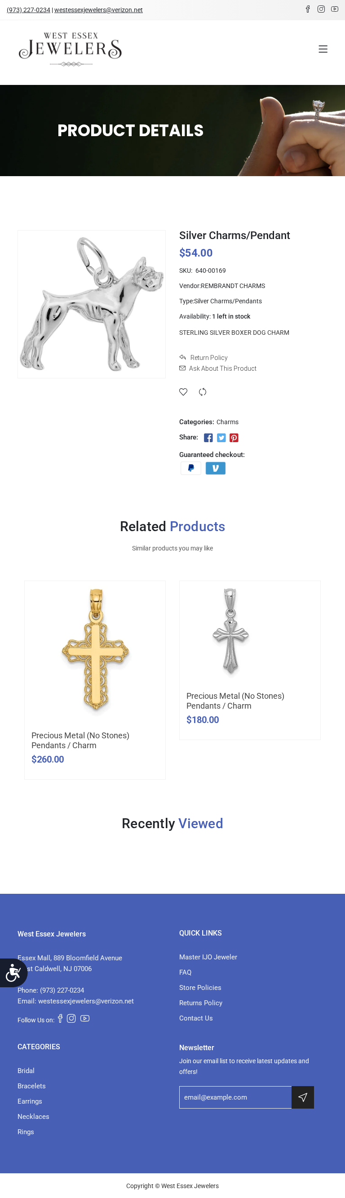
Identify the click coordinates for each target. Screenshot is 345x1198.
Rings (26, 1132)
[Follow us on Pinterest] (234, 438)
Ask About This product (223, 368)
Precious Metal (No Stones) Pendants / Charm (80, 740)
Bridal (26, 1071)
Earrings (30, 1101)
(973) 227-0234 (28, 9)
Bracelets (32, 1086)
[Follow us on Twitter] (221, 438)
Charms (228, 422)
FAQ (185, 972)
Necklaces (33, 1117)
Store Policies (200, 988)
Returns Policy (200, 1003)
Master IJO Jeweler (208, 957)
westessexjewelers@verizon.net (98, 9)
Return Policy (208, 357)
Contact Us (196, 1018)
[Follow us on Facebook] (208, 438)
